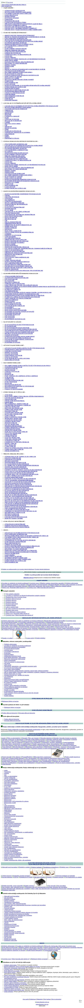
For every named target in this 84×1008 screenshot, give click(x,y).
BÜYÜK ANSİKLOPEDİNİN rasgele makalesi (17, 12)
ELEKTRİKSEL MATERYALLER (14, 319)
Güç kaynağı (7, 937)
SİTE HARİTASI (9, 97)
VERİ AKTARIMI (10, 236)
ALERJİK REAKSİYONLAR (13, 367)
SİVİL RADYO (9, 205)
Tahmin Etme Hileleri (10, 434)
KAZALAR (8, 383)
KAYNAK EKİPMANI (11, 300)
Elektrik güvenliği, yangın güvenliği (14, 933)
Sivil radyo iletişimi (9, 782)
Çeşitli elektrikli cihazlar (11, 918)
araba (6, 770)
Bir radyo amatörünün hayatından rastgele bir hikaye (21, 608)
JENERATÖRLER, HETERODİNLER (16, 204)
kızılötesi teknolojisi (10, 792)
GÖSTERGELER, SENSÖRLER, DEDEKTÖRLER (19, 214)
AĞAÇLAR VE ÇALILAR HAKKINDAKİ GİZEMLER (20, 471)
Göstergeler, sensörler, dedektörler (14, 791)
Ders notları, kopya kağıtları (12, 669)
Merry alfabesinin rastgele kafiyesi (16, 612)
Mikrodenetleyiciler (9, 807)
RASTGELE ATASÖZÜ (11, 18)
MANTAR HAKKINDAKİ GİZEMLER (16, 468)
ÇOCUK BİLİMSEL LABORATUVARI (16, 45)
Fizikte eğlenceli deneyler (11, 719)
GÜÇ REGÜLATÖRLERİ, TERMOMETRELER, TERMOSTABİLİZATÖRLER (28, 248)
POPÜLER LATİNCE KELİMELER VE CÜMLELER (20, 550)
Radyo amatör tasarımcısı (11, 826)
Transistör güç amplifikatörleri (12, 853)
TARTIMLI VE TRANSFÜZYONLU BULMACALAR (20, 511)
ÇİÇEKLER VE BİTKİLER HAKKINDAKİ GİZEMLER (21, 503)
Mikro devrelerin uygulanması (12, 823)
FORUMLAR (8, 98)
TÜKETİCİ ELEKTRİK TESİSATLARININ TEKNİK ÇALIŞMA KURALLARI (27, 292)
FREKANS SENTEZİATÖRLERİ (14, 251)
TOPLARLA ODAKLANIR (12, 439)
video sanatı (7, 665)
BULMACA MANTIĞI (11, 461)
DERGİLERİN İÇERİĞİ (11, 88)
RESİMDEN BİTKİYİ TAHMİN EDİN (15, 558)
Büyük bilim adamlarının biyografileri (14, 647)
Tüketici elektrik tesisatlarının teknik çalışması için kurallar (21, 912)
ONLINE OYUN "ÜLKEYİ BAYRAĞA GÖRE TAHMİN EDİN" (23, 29)
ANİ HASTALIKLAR (11, 368)
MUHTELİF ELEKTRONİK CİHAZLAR (16, 247)
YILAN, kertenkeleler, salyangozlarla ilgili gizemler (18, 480)
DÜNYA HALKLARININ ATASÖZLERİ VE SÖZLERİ (20, 552)
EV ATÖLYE (8, 47)
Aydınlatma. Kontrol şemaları (12, 911)
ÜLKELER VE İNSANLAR (12, 131)
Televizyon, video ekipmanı (12, 842)
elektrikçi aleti (8, 906)
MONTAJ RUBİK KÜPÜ (11, 553)
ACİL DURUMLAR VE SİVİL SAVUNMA (17, 358)
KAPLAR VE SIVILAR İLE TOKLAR (15, 431)
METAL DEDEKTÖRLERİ (12, 222)
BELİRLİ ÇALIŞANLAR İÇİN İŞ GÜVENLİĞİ (18, 333)
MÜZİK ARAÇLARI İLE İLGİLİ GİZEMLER (18, 484)
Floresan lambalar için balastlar (13, 917)
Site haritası (47, 999)
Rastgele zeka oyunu (12, 610)
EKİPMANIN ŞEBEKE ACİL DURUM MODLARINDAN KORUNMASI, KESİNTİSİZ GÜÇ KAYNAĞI (34, 286)
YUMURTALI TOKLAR (11, 440)
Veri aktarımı (7, 820)
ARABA (7, 195)
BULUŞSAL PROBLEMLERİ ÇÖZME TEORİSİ (19, 79)
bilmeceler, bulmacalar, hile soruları (14, 50)
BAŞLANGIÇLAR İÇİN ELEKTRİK (15, 310)
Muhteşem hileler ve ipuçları (12, 707)
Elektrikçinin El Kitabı (10, 924)
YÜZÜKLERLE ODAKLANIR (13, 412)
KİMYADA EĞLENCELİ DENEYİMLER (16, 527)
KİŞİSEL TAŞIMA (10, 65)
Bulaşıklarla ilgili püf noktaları (13, 426)
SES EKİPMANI (9, 200)
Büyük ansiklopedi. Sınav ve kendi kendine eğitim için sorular (22, 966)
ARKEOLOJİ (8, 110)
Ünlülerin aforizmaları (10, 644)
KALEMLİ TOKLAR (10, 411)
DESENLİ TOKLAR (10, 423)
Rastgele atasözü (11, 602)
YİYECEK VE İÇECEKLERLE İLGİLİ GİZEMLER (20, 478)
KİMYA (7, 137)
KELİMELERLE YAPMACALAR (14, 512)
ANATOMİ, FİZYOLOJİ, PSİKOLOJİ (15, 109)
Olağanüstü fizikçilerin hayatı (12, 656)
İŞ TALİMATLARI (10, 326)
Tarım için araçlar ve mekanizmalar (14, 662)
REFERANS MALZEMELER (13, 254)
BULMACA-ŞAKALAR (11, 514)
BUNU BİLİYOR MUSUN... (12, 543)
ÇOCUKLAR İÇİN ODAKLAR (13, 398)
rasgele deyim (8, 19)
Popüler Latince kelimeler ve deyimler (15, 685)
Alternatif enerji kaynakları (11, 896)
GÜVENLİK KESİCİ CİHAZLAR (14, 305)
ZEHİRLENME (9, 379)
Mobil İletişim (8, 810)
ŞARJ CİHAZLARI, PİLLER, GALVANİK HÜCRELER (21, 285)
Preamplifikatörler (9, 822)
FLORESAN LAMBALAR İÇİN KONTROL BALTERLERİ (22, 297)
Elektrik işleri (8, 936)
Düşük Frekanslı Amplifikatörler (13, 854)
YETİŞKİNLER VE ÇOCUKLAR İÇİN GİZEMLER (20, 540)
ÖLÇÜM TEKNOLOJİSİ (11, 213)
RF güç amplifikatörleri (10, 779)
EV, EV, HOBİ (8, 210)
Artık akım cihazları (9, 927)
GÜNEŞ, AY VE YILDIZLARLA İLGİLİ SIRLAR (19, 498)
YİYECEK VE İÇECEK (11, 119)
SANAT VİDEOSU (10, 57)
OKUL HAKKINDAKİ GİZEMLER (15, 508)
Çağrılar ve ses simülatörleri (12, 788)
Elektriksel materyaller (10, 940)
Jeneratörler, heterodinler (11, 780)
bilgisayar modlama (10, 798)
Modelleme (7, 678)
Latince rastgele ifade (12, 607)
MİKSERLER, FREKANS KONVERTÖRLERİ (18, 253)
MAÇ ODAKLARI (10, 445)
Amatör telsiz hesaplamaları (12, 825)
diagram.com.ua (29, 577)
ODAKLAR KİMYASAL (11, 451)
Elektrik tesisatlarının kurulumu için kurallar (16, 914)
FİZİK (6, 135)
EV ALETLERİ (9, 280)
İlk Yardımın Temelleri (10, 682)
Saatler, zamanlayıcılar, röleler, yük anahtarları (17, 860)
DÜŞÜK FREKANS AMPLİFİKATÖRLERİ (17, 264)
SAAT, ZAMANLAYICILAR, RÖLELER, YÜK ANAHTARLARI (23, 270)
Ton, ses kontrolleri (9, 833)
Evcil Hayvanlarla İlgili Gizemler (13, 477)
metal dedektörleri (9, 805)
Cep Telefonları (8, 676)
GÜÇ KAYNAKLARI (10, 279)
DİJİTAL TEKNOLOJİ (11, 269)
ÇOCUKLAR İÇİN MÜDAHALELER (15, 517)
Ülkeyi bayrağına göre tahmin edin (14, 990)
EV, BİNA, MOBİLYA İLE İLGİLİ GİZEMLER (18, 475)
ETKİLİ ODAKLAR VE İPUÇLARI (15, 87)
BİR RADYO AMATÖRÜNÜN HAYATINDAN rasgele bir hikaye (23, 24)
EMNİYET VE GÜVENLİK (12, 235)
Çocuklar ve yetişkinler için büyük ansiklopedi (17, 645)
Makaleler (40, 999)
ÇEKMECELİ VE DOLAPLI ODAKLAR (16, 442)
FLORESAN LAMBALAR (12, 289)
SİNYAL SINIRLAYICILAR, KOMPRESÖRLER (19, 232)
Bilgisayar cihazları (9, 797)
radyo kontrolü (8, 829)
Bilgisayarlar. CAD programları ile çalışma (16, 801)
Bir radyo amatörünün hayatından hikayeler (16, 977)
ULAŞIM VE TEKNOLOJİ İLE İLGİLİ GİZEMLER (20, 499)
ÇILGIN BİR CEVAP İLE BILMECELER (16, 509)
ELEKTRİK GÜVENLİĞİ (12, 342)
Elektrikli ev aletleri (9, 899)
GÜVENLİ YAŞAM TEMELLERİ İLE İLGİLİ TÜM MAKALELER (24, 348)
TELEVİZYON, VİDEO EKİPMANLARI (16, 257)
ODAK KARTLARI (10, 399)
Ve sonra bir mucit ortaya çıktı (12, 668)
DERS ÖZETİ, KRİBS (11, 60)
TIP (5, 125)
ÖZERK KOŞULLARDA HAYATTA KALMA (18, 349)
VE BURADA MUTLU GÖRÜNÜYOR (15, 159)
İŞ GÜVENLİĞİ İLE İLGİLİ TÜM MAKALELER (19, 324)
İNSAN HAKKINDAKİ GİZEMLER (15, 505)
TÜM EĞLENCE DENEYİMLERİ (14, 524)
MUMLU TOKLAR (10, 443)
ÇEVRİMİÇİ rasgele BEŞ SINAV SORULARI (17, 13)
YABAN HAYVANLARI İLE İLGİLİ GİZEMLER (19, 472)
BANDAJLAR (8, 374)
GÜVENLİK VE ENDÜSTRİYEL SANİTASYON (18, 339)
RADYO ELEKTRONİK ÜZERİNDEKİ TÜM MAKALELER (22, 194)
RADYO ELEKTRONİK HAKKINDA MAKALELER (20, 179)
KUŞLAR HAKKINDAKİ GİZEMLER (15, 493)
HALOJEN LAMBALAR (12, 282)
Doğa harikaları (8, 991)
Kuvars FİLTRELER (10, 217)
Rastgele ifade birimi (12, 603)
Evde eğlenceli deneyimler (12, 971)
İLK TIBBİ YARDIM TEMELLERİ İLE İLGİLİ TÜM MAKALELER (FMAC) (27, 365)
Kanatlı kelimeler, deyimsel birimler (14, 980)
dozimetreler (7, 785)
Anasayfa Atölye (9, 654)
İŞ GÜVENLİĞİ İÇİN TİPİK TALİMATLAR (17, 338)
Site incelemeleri (56, 999)
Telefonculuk (8, 844)
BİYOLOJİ (7, 113)
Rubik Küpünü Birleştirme (11, 985)
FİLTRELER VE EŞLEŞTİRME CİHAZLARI (18, 266)
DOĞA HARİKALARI (11, 82)
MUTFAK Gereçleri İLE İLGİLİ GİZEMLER (17, 483)
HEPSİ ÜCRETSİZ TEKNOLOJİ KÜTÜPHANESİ (19, 35)
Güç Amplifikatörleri (10, 848)
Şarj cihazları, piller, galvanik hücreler (15, 903)
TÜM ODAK (8, 395)
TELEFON (7, 258)
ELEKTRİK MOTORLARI (12, 313)
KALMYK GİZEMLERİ (11, 515)
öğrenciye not (8, 841)
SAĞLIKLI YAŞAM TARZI (12, 351)
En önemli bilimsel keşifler (11, 648)
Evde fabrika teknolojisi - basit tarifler (15, 657)
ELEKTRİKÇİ (9, 307)
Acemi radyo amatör (10, 814)
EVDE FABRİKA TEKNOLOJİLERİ (15, 48)
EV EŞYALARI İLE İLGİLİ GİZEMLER (16, 490)
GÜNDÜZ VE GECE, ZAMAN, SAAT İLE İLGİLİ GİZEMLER (23, 470)
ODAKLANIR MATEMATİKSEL (14, 400)
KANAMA (7, 373)
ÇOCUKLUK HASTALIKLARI (13, 380)
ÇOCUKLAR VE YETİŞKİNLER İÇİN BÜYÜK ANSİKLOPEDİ (23, 41)
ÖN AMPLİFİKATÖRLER (12, 238)
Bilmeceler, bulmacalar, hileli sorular (14, 659)
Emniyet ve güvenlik (10, 819)
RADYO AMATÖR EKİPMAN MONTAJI (16, 261)
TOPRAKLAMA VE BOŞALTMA (14, 283)
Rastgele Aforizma (9, 16)
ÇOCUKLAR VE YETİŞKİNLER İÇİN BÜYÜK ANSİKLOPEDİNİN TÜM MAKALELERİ (31, 106)
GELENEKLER (9, 134)
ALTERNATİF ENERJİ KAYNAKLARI (16, 277)
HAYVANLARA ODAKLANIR (13, 408)
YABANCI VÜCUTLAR (11, 371)
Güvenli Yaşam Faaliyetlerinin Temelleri (15, 681)
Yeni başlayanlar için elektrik (12, 931)
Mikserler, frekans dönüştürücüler (13, 838)
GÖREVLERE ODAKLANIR (13, 409)
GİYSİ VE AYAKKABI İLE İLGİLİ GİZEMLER (18, 489)
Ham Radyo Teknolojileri (11, 845)
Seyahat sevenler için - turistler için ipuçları (16, 675)
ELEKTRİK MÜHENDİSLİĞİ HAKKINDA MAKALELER (21, 181)
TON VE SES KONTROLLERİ (13, 250)
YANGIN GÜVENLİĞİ (11, 335)
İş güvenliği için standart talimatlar (14, 691)
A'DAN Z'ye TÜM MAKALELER (14, 93)
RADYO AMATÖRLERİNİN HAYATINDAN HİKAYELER (22, 546)
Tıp (5, 804)
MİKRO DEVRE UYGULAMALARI (15, 239)
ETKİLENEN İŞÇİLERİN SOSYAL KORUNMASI (19, 336)
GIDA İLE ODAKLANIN (12, 406)
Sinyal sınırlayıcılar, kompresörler (13, 816)
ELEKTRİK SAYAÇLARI (12, 308)
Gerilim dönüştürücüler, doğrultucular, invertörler (18, 915)
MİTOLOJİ (8, 126)
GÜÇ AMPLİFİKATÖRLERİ (13, 263)
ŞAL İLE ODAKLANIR (11, 424)
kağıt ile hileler (8, 402)
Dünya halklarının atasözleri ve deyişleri (15, 687)
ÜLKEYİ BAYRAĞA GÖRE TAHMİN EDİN (17, 559)
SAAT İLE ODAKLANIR (12, 437)
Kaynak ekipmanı (9, 921)
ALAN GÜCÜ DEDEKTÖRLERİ (14, 207)
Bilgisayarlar (7, 800)
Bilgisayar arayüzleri (10, 795)
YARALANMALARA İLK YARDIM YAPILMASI (19, 332)
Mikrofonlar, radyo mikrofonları (13, 808)
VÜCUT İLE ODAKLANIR (12, 433)
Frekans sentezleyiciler (11, 836)
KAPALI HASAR (9, 370)
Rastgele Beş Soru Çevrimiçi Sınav (16, 597)
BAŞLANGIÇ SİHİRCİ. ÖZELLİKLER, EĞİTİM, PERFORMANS (24, 396)
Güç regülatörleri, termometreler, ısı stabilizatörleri (18, 832)
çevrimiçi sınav (8, 650)
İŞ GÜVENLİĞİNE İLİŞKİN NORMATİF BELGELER (20, 329)
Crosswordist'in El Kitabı (11, 688)
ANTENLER (8, 198)
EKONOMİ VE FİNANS (11, 138)
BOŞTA (6, 68)
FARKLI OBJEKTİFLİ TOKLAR (14, 427)
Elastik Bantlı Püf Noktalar (12, 428)
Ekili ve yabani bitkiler (10, 981)
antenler (6, 773)
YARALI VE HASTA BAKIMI (13, 389)
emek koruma (8, 684)
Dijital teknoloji (8, 858)
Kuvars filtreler (8, 794)
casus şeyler (7, 694)
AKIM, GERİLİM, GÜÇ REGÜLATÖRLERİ (17, 298)
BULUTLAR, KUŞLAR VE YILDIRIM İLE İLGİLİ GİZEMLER (23, 500)
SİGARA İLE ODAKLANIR (12, 430)
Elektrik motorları (9, 934)
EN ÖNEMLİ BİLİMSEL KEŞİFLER (15, 43)
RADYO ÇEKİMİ (9, 244)
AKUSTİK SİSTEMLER (11, 197)
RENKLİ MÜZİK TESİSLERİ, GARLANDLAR (18, 267)
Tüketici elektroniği (9, 777)
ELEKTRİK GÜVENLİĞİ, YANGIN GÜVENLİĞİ (19, 311)
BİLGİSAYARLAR (10, 219)
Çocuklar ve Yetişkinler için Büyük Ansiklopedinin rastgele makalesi (25, 595)
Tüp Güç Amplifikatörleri (11, 851)
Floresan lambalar (9, 908)
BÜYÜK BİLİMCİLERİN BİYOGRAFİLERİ (17, 40)
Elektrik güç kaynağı (10, 939)
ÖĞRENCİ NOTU (10, 256)
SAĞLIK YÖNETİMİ (10, 341)
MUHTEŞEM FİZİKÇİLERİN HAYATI (16, 153)
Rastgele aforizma (11, 600)
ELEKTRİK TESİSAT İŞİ (12, 314)
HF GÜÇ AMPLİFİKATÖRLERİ (14, 203)
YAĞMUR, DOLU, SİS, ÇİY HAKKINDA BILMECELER (21, 474)
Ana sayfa (26, 999)
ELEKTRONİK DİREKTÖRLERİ (14, 91)
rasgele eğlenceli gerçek (11, 15)
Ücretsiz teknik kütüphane (42, 569)
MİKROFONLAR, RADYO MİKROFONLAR (18, 225)
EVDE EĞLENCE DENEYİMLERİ (15, 51)
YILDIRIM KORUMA (11, 291)
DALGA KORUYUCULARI (12, 304)
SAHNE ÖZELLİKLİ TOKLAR (13, 449)
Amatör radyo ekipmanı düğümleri (14, 847)
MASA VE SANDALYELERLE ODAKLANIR (18, 448)
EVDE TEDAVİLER (10, 382)
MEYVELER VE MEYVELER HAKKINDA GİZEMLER (21, 502)
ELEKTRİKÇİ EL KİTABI (12, 302)
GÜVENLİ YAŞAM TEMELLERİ (14, 70)
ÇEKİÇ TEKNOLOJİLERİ (12, 260)
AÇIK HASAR (8, 377)
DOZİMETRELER (10, 208)
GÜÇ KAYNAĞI (9, 316)
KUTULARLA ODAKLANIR (13, 414)
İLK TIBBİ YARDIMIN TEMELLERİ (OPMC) (18, 72)
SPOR (6, 129)
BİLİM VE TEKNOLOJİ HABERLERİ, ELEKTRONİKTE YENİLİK (24, 37)
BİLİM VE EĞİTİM (10, 128)
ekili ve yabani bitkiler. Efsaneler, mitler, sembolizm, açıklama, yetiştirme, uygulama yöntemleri (31, 672)
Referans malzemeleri (10, 839)
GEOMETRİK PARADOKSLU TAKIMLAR (17, 405)
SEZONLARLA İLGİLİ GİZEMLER (15, 467)
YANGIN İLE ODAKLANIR (13, 420)
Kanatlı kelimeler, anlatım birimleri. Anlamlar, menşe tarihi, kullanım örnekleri (26, 670)
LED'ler (6, 922)
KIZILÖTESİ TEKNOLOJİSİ (13, 216)
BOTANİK (7, 115)
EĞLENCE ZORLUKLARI (12, 458)
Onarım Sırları (8, 835)
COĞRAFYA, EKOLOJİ (11, 116)
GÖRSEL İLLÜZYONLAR (12, 53)
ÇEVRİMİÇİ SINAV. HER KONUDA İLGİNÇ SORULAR (21, 537)
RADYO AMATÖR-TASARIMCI (14, 242)
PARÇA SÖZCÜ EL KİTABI (13, 76)
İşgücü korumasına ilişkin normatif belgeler (16, 679)
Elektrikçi (7, 928)
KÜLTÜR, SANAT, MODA (12, 123)
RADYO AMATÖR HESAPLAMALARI (16, 241)
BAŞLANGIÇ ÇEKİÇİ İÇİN (12, 231)
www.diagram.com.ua (10, 978)
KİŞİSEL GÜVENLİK (11, 352)
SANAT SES (8, 56)
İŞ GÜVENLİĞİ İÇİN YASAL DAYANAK (16, 327)
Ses (5, 775)
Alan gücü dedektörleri (10, 783)
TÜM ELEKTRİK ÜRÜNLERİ (13, 276)
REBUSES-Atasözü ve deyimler (13, 518)
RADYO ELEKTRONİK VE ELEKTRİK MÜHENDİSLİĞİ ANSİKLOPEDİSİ (27, 85)
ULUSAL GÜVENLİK (11, 354)
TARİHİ (7, 122)
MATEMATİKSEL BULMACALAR (15, 462)
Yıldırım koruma (8, 909)
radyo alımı (7, 828)
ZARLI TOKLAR (9, 415)
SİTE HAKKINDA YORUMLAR (14, 96)
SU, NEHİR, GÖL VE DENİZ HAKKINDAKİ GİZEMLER (21, 465)
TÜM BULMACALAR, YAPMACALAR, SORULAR (20, 456)
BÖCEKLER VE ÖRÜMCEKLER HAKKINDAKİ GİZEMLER (23, 486)
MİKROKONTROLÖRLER (12, 223)
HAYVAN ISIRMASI (10, 387)
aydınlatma (7, 233)
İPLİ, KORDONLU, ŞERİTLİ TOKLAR (16, 403)
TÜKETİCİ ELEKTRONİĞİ (12, 201)
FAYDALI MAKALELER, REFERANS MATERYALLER (21, 75)
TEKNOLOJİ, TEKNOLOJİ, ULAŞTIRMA (17, 132)
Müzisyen (7, 813)
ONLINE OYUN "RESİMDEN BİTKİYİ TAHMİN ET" (20, 28)
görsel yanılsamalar (10, 660)
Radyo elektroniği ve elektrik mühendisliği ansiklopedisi (24, 729)
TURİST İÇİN (8, 81)
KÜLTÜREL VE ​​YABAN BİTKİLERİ (15, 63)
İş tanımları (7, 653)
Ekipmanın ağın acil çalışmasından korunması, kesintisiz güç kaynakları (25, 905)
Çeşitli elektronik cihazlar (11, 830)
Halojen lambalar (9, 900)
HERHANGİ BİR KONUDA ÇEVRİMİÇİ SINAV (18, 44)
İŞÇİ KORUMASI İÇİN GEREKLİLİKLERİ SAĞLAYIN (21, 330)
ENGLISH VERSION (10, 100)
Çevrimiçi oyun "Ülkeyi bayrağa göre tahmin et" (19, 615)
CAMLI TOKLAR (10, 446)
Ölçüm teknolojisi (9, 789)
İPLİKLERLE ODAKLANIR (13, 418)
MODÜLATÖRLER (10, 228)
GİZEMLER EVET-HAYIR (12, 459)
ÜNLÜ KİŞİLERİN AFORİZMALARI (15, 38)
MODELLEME (9, 66)
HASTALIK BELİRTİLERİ (12, 384)
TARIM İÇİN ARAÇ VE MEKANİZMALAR (17, 54)
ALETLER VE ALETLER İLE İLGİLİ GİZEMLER (19, 481)
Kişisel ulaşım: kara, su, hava (12, 673)
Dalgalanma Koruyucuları (11, 925)
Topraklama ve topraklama (12, 902)
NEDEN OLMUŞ (9, 301)
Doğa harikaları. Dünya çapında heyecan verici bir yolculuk (21, 693)
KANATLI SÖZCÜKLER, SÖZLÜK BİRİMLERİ (19, 62)
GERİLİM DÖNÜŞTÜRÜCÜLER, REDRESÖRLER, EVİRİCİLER (24, 295)
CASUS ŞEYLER (9, 84)
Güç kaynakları (8, 897)
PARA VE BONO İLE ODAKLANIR (15, 417)
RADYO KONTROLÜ (11, 245)
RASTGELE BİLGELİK (11, 21)
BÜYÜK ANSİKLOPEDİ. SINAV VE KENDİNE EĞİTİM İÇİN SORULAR (26, 535)
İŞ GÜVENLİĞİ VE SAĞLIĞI (13, 73)
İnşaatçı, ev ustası (9, 690)
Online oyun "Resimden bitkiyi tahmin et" (18, 613)
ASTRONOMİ (8, 112)
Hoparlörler (7, 772)
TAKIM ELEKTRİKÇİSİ (12, 288)
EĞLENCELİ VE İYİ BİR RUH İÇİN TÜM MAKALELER (21, 533)
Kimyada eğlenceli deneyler (12, 720)
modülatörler (7, 811)
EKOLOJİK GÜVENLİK (11, 360)
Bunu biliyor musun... (10, 972)
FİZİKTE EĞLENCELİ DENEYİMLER (16, 525)
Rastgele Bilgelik (11, 605)
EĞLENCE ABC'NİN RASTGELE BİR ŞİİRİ (17, 26)
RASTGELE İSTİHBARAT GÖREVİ (15, 25)
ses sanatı (7, 663)
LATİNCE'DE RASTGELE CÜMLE (15, 22)
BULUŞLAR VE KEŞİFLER (13, 120)
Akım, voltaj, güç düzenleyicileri (13, 920)
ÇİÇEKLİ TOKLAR (10, 436)
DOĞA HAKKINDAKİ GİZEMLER (15, 492)
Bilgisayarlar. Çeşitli (10, 802)
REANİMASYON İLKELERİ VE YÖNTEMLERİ (19, 386)
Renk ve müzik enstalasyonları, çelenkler (16, 857)
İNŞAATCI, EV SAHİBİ (11, 78)
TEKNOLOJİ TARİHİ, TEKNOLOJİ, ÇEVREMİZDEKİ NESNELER (24, 59)
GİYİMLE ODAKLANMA (12, 421)
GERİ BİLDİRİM (9, 94)
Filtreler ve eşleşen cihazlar (12, 855)
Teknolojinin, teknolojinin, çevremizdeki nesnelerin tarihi (20, 666)
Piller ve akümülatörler (10, 776)
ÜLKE (6, 117)
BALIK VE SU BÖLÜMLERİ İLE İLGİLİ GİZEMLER (20, 495)
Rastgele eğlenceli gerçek (13, 599)
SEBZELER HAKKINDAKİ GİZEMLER (16, 487)
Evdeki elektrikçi (9, 695)
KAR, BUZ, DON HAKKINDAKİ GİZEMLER (18, 496)
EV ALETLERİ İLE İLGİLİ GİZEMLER (16, 464)
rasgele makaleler (9, 555)
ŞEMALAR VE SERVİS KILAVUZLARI (16, 90)
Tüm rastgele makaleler (13, 594)
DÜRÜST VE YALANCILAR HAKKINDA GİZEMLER (20, 506)
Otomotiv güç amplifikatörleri (12, 850)
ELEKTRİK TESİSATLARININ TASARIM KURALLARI (21, 294)
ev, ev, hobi (7, 786)
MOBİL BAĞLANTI (10, 226)
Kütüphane (33, 999)
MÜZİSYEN (8, 229)
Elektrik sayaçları (9, 930)
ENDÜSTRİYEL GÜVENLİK (13, 355)
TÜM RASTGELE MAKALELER (14, 10)
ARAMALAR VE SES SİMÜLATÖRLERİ (17, 211)
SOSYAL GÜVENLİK (11, 357)
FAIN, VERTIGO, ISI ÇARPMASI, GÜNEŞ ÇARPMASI (21, 376)
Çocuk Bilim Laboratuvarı (11, 651)
